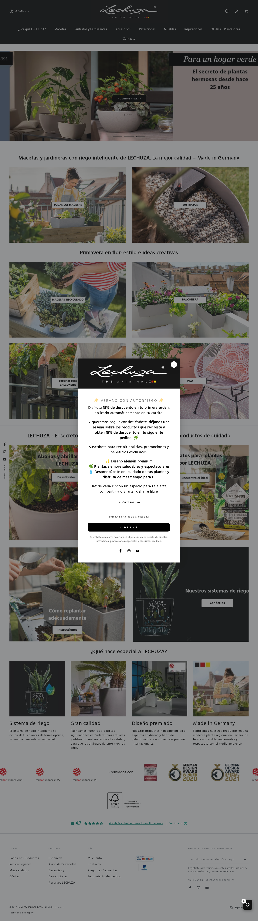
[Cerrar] (174, 364)
